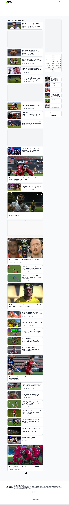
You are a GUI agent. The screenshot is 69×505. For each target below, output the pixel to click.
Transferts (47, 1)
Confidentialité (50, 497)
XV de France (24, 1)
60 (22, 475)
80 (21, 473)
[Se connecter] (62, 2)
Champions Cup (42, 1)
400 (38, 475)
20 (13, 475)
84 (30, 473)
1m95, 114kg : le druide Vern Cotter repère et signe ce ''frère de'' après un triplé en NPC (56, 100)
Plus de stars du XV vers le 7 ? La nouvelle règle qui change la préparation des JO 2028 (55, 95)
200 (34, 475)
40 (18, 475)
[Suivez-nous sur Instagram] (33, 492)
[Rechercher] (60, 2)
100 (31, 475)
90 (29, 475)
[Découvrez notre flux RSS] (42, 492)
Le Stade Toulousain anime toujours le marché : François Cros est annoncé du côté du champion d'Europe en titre (56, 84)
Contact (17, 497)
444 (39, 473)
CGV (45, 497)
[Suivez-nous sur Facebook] (31, 492)
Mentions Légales (29, 497)
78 (17, 473)
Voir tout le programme (53, 73)
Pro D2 (33, 1)
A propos (22, 497)
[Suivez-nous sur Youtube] (36, 492)
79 (19, 473)
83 (28, 473)
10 (11, 475)
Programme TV (37, 1)
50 (20, 475)
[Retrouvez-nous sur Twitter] (28, 492)
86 (35, 473)
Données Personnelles (38, 497)
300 (36, 475)
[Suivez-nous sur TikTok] (39, 492)
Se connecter (53, 115)
